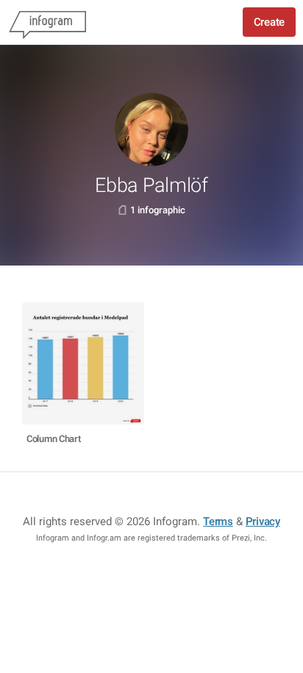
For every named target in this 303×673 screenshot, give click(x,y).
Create (269, 22)
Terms (218, 521)
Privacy (263, 521)
